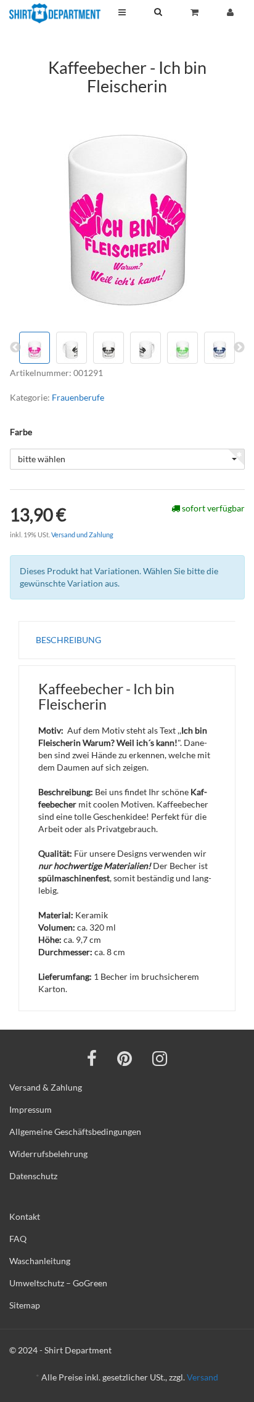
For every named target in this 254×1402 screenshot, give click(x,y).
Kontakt (24, 1216)
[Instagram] (159, 1058)
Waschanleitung (39, 1261)
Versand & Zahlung (45, 1087)
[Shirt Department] (54, 13)
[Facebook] (92, 1058)
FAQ (18, 1238)
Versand (202, 1377)
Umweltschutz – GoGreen (58, 1283)
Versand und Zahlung (82, 535)
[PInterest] (124, 1058)
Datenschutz (33, 1176)
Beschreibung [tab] (68, 640)
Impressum (30, 1109)
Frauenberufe (78, 397)
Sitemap (24, 1305)
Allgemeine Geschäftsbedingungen (75, 1131)
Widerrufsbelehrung (48, 1153)
